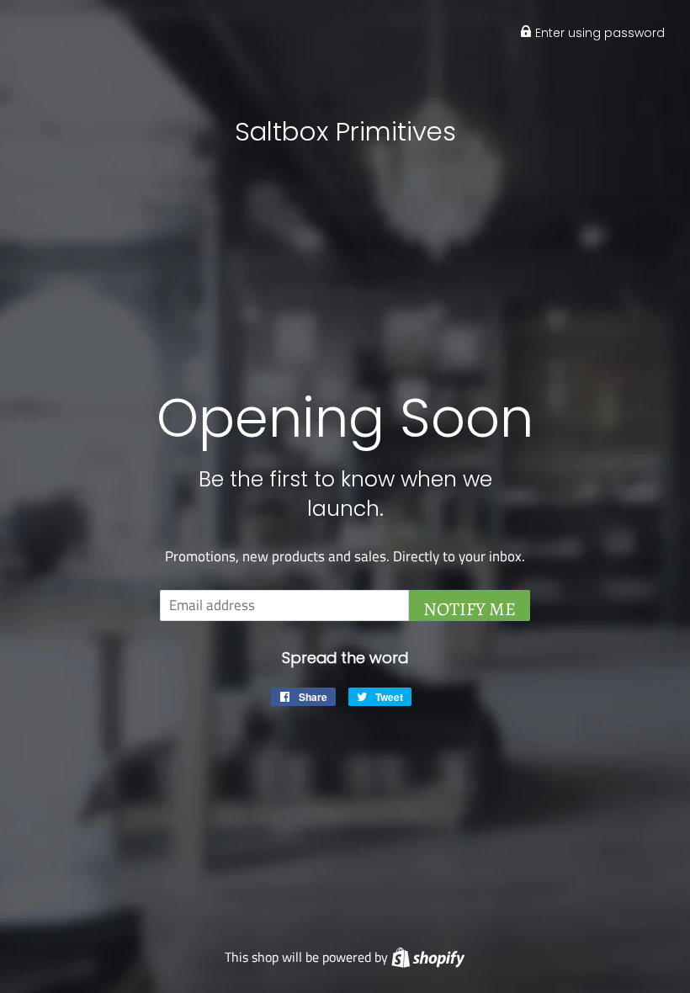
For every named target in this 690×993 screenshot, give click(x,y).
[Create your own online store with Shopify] (427, 957)
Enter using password (598, 32)
